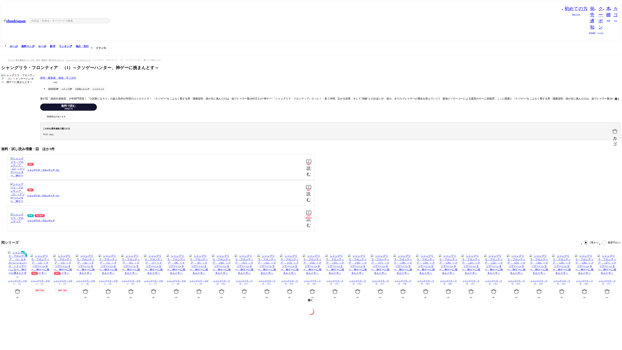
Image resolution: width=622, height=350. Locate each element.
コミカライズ (98, 89)
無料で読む (68, 107)
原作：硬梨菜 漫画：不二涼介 (58, 77)
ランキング (65, 46)
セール (42, 46)
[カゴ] (615, 131)
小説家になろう (82, 89)
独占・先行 (82, 46)
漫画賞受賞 (53, 89)
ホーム (13, 46)
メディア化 (66, 89)
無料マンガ (27, 46)
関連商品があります (56, 116)
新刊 (52, 46)
